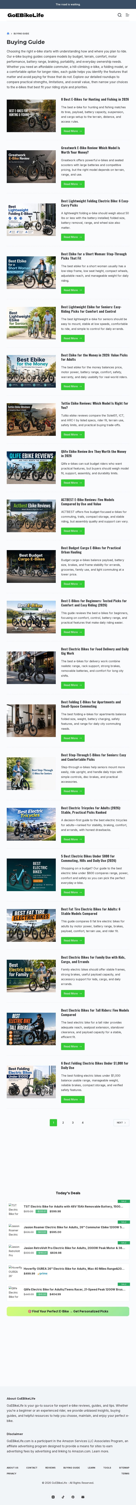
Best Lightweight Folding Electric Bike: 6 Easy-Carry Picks (95, 203)
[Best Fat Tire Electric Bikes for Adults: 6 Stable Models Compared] (31, 925)
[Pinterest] (72, 1497)
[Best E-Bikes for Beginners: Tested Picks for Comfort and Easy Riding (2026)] (31, 617)
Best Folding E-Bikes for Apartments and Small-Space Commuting (91, 704)
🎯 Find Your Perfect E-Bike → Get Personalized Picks (68, 1311)
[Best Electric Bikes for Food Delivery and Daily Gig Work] (31, 667)
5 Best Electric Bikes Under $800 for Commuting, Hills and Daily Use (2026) (88, 858)
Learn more (100, 1451)
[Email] (82, 1497)
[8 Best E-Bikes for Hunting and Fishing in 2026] (31, 116)
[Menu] (127, 15)
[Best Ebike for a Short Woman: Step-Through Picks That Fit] (31, 272)
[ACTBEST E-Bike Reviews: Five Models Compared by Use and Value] (31, 516)
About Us (12, 1467)
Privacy (11, 1473)
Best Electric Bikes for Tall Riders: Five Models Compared (95, 1012)
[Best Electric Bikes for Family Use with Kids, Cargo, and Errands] (31, 976)
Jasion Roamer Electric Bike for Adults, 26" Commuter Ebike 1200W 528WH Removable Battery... (74, 1227)
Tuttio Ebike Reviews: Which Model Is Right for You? (94, 405)
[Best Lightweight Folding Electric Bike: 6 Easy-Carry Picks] (31, 219)
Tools (107, 1467)
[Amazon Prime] (42, 1273)
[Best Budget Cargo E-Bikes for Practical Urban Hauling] (31, 566)
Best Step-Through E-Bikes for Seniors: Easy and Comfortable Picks (93, 757)
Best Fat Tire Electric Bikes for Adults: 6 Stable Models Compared (90, 911)
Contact (31, 1467)
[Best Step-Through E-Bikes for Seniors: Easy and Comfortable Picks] (31, 773)
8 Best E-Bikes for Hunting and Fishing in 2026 (95, 99)
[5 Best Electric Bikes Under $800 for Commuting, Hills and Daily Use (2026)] (31, 875)
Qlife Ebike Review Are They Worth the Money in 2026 (93, 453)
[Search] (119, 15)
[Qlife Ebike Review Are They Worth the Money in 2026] (31, 467)
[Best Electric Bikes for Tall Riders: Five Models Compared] (31, 1029)
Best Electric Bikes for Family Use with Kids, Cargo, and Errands (93, 959)
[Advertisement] (68, 1160)
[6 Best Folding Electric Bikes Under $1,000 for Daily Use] (31, 1082)
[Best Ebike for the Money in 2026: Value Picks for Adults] (31, 371)
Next (120, 1122)
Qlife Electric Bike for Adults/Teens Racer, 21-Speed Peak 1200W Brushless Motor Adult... (74, 1289)
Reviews (50, 1467)
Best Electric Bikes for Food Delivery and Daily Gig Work (95, 651)
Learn (91, 1467)
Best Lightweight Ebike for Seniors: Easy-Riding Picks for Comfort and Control (91, 309)
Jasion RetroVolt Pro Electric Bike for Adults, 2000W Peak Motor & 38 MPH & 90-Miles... (74, 1248)
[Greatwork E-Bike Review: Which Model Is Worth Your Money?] (31, 166)
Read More (73, 132)
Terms (125, 1473)
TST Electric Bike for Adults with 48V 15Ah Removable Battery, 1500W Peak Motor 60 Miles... (74, 1206)
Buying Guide (71, 1467)
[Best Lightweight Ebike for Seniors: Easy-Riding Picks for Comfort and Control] (31, 323)
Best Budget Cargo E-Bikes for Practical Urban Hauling (91, 550)
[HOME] (8, 33)
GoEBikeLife (59, 1482)
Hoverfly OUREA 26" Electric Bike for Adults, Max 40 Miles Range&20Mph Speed (74, 1268)
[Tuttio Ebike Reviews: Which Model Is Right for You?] (31, 419)
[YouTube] (53, 1497)
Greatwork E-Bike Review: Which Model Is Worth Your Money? (90, 149)
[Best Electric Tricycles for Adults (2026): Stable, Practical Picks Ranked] (31, 824)
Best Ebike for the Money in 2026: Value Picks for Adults (94, 357)
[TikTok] (63, 1497)
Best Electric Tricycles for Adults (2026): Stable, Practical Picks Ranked (91, 810)
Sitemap (124, 1467)
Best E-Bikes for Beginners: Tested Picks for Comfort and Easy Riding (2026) (94, 602)
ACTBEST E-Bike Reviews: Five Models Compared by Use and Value (87, 501)
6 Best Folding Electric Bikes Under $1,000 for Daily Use (94, 1065)
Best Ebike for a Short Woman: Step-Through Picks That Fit (94, 256)
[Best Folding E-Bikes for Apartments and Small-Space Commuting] (31, 720)
